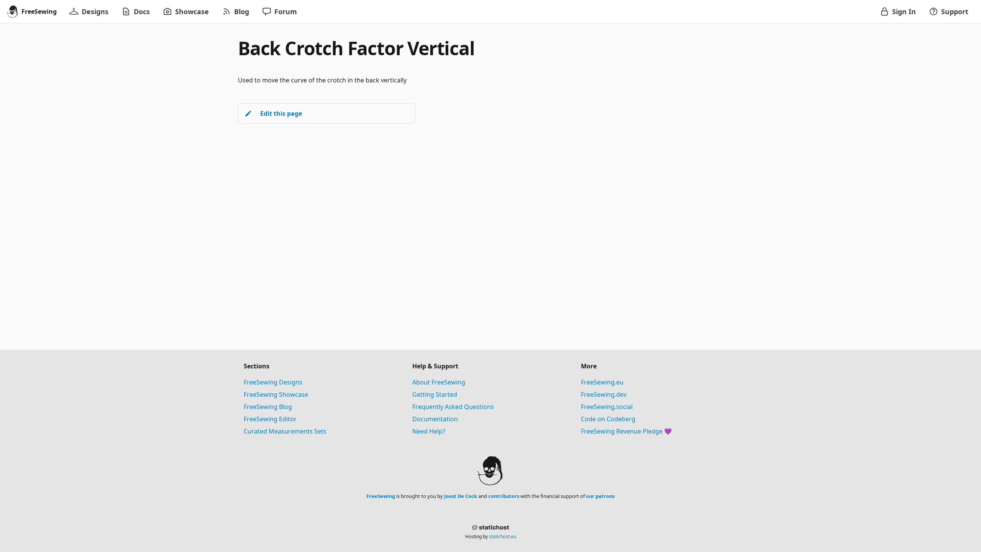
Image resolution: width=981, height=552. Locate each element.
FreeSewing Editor (270, 419)
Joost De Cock (460, 496)
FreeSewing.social (607, 406)
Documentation (435, 419)
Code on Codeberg (608, 419)
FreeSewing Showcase (276, 394)
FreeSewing (380, 496)
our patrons (600, 496)
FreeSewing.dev (604, 394)
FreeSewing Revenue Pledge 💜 (626, 431)
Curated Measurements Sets (285, 431)
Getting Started (434, 394)
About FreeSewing (438, 382)
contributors (503, 496)
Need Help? (428, 431)
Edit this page (281, 113)
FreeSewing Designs (273, 382)
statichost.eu (502, 536)
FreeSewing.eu (602, 382)
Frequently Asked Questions (453, 406)
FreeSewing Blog (268, 406)
